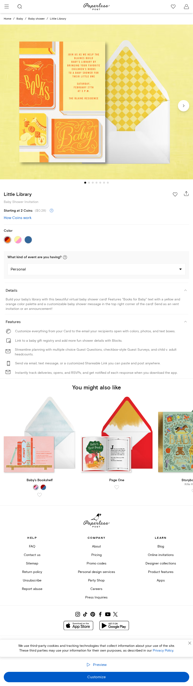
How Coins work (18, 217)
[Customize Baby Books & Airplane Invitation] (96, 102)
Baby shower (36, 19)
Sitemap (32, 563)
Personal (18, 269)
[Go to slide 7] (108, 183)
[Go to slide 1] (85, 183)
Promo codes (96, 563)
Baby (19, 19)
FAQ (32, 546)
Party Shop (96, 580)
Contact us (32, 555)
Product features (160, 572)
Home (7, 19)
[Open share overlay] (186, 193)
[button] (65, 257)
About (96, 546)
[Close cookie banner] (190, 643)
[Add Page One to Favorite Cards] (117, 487)
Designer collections (160, 563)
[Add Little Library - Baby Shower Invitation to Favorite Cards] (175, 194)
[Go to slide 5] (100, 183)
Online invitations (161, 555)
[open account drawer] (186, 6)
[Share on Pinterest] (93, 614)
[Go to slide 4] (96, 183)
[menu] (6, 6)
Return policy (32, 572)
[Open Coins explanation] (51, 210)
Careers (96, 589)
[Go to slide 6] (104, 183)
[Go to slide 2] (89, 183)
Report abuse (32, 589)
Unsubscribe (32, 580)
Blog (160, 546)
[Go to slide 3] (93, 183)
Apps (161, 580)
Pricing (96, 555)
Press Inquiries (96, 597)
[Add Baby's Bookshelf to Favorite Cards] (39, 495)
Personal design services (96, 572)
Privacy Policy (163, 650)
